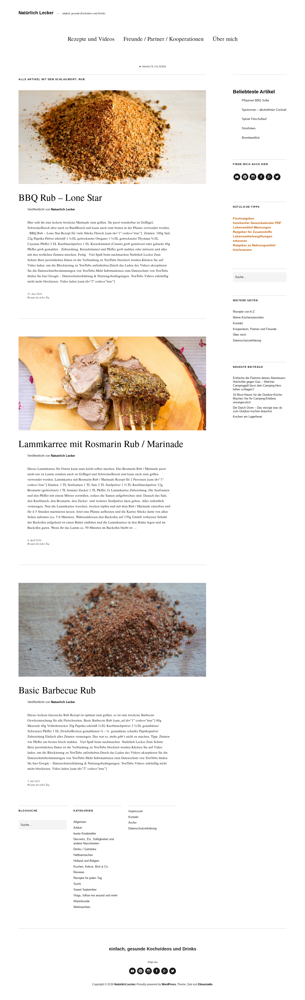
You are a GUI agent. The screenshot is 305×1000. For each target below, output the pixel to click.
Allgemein (79, 822)
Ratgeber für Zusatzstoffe (252, 232)
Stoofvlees (249, 128)
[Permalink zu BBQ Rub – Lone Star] (112, 182)
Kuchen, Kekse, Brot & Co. (91, 866)
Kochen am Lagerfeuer (247, 416)
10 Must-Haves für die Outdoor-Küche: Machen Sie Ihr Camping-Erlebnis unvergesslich (258, 398)
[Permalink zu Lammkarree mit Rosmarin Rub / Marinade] (112, 429)
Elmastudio (205, 984)
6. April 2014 (34, 540)
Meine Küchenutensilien (248, 317)
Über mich (225, 38)
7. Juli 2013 (33, 781)
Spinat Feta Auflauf (254, 119)
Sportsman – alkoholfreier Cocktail (264, 109)
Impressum (135, 811)
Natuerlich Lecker (63, 209)
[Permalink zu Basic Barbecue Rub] (112, 675)
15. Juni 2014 (34, 293)
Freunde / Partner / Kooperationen (163, 38)
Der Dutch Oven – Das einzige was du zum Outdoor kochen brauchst (257, 409)
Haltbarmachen (83, 855)
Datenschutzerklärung (247, 340)
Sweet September (84, 889)
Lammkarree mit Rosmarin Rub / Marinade (101, 443)
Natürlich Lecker (36, 12)
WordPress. (169, 984)
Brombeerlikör (251, 137)
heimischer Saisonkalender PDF (257, 223)
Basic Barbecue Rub (57, 690)
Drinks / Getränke (84, 849)
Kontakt (238, 323)
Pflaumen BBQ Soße (255, 100)
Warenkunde (81, 901)
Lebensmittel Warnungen (252, 227)
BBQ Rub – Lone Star (60, 197)
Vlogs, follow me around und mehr (95, 895)
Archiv (132, 822)
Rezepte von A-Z (244, 311)
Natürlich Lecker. (125, 984)
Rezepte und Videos (91, 38)
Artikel (77, 827)
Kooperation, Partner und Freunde (254, 329)
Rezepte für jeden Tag (38, 297)
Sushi (77, 883)
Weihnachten (81, 907)
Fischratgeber (243, 218)
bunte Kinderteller (84, 833)
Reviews (78, 872)
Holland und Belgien (86, 860)
